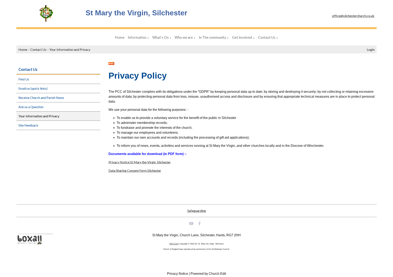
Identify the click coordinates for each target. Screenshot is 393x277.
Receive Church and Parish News (41, 97)
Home (119, 37)
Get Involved (242, 37)
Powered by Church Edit (208, 273)
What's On (160, 37)
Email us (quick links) (32, 88)
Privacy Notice (177, 273)
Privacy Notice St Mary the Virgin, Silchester (139, 162)
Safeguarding (196, 211)
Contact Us (266, 37)
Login (371, 49)
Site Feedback (28, 125)
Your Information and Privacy (69, 49)
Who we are (184, 37)
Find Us (23, 79)
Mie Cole (174, 244)
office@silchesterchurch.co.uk (353, 16)
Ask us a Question (30, 107)
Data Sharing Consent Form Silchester (134, 170)
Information (137, 37)
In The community (212, 37)
